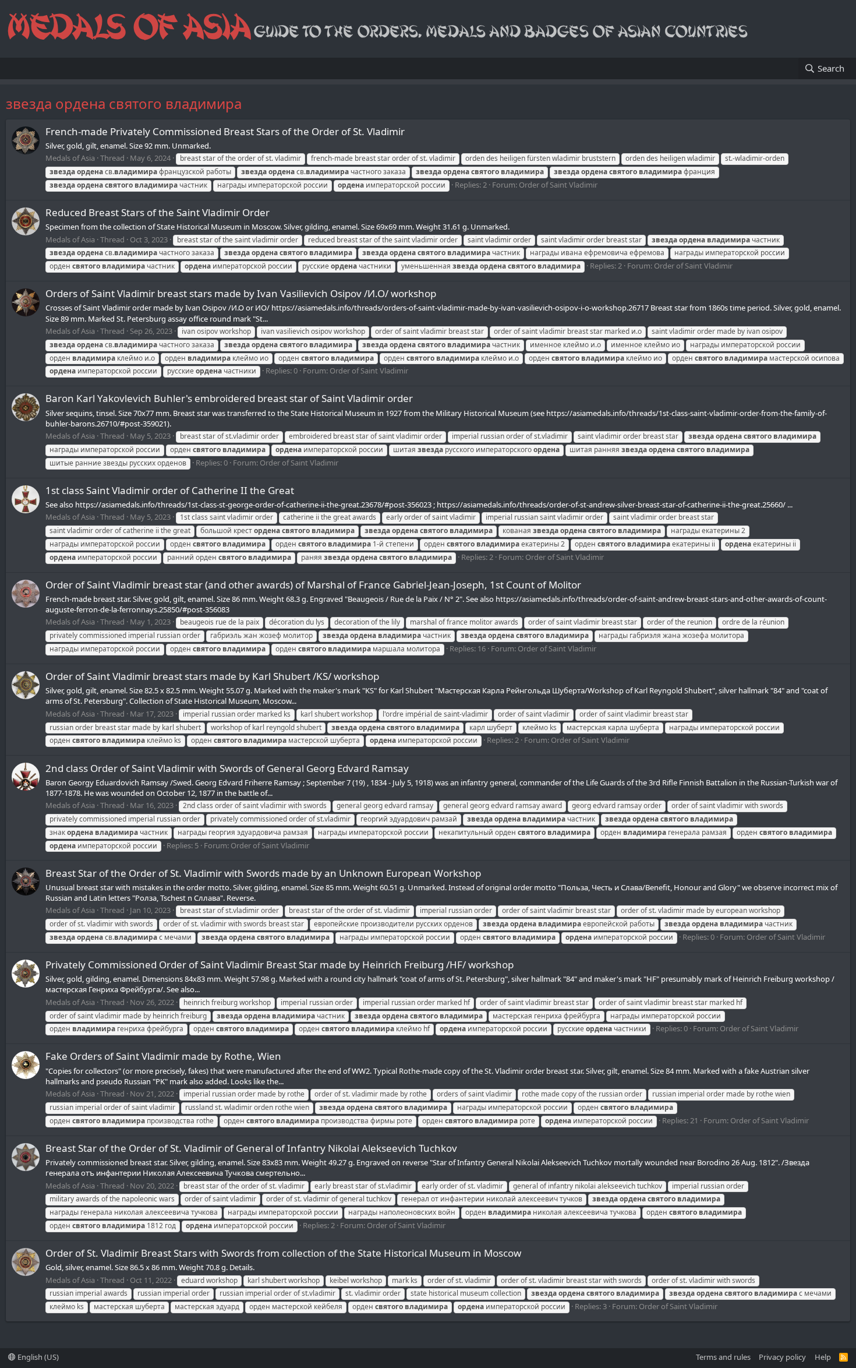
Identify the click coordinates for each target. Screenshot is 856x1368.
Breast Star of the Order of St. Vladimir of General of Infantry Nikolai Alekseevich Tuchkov (251, 1148)
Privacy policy (782, 1357)
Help (823, 1357)
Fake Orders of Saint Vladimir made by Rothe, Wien (163, 1056)
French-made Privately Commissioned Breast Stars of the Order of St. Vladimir (225, 131)
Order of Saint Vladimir (558, 184)
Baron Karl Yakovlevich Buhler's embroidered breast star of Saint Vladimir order (229, 398)
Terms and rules (723, 1357)
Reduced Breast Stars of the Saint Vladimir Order (157, 212)
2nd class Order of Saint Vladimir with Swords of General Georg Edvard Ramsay (227, 768)
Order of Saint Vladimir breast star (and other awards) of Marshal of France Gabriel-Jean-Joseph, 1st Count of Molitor (313, 584)
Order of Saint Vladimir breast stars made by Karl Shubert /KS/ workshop (212, 676)
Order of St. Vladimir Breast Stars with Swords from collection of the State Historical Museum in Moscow (283, 1253)
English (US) (37, 1357)
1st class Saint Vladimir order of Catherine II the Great (169, 490)
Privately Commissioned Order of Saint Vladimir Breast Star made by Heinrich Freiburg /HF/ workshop (279, 964)
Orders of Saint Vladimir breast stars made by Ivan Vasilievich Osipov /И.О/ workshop (240, 293)
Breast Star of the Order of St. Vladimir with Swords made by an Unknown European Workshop (263, 873)
